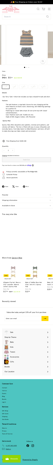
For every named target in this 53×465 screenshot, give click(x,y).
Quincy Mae (17, 258)
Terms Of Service (7, 434)
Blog (3, 396)
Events (4, 393)
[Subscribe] (45, 318)
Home (4, 71)
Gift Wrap (5, 410)
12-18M (34, 87)
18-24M (44, 87)
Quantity (5, 146)
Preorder (5, 195)
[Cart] (43, 9)
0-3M (6, 87)
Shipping (4, 155)
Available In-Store (8, 205)
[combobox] (26, 16)
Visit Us (4, 390)
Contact (4, 387)
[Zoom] (42, 61)
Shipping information (9, 200)
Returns (4, 428)
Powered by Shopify (30, 460)
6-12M (24, 87)
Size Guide (5, 419)
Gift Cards (5, 413)
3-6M (15, 87)
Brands (4, 399)
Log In (4, 402)
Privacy (4, 431)
